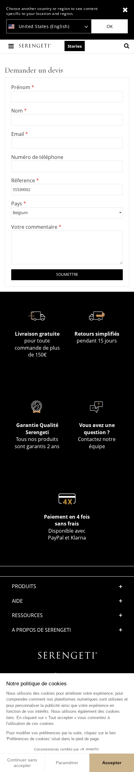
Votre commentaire (35, 226)
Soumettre (67, 274)
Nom (17, 110)
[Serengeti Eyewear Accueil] (35, 46)
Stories (75, 46)
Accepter (111, 762)
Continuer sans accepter (22, 762)
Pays (17, 203)
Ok (110, 26)
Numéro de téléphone (37, 157)
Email (18, 134)
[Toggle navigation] (12, 46)
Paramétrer (67, 762)
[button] (67, 601)
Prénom (21, 87)
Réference (23, 180)
